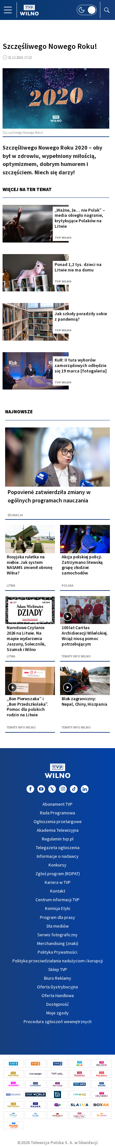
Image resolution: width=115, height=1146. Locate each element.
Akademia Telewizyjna (58, 830)
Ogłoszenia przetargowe (58, 821)
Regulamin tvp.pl (57, 839)
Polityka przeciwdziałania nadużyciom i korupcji (57, 961)
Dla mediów (58, 926)
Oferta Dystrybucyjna (57, 987)
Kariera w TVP (58, 882)
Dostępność (57, 1004)
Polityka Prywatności (57, 952)
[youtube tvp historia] (41, 789)
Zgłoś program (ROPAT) (57, 873)
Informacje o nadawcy (58, 856)
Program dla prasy (57, 917)
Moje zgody (57, 1013)
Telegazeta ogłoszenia (58, 847)
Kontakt (57, 891)
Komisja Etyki (57, 908)
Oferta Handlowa (58, 995)
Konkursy (57, 865)
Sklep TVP (57, 969)
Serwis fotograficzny (57, 935)
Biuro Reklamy (57, 978)
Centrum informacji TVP (57, 900)
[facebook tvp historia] (30, 789)
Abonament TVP (57, 804)
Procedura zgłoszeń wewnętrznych (58, 1021)
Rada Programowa (57, 813)
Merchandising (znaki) (57, 943)
